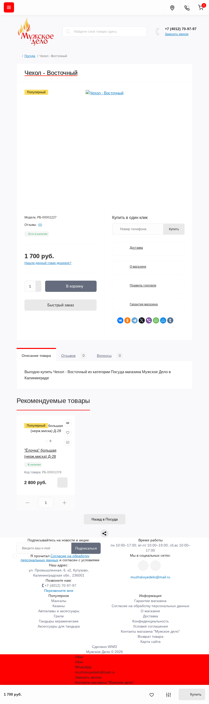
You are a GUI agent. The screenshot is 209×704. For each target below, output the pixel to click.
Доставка (136, 248)
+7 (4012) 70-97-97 (181, 29)
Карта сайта (150, 642)
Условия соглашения (150, 626)
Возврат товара (150, 636)
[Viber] (149, 320)
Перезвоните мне (58, 591)
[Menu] (9, 7)
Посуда (29, 56)
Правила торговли (143, 285)
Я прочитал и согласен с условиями (60, 558)
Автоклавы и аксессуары (58, 611)
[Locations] (172, 7)
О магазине (138, 266)
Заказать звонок (176, 34)
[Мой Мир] (163, 320)
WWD (112, 647)
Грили (59, 616)
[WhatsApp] (156, 320)
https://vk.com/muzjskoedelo (143, 565)
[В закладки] (151, 694)
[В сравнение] (168, 694)
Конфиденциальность (150, 621)
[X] (142, 320)
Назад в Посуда (105, 519)
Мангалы (58, 601)
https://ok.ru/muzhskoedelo (155, 565)
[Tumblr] (170, 320)
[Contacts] (186, 7)
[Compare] (67, 442)
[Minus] (38, 289)
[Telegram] (135, 320)
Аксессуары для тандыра (59, 626)
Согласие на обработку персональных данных (55, 558)
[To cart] (62, 482)
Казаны (59, 606)
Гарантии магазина (144, 304)
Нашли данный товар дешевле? (47, 263)
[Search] (68, 32)
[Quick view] (67, 423)
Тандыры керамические (59, 621)
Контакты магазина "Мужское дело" (150, 631)
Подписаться (86, 548)
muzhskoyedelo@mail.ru (150, 577)
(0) (40, 225)
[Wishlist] (67, 433)
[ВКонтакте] (120, 320)
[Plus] (38, 283)
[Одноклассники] (127, 320)
